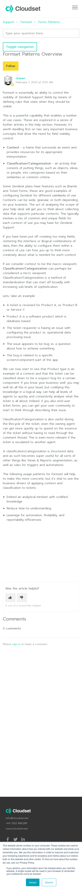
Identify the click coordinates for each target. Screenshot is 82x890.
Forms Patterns (49, 22)
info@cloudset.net (17, 818)
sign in (16, 644)
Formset (26, 22)
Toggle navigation (20, 47)
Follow (10, 66)
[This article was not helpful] (22, 597)
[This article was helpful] (10, 597)
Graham (20, 78)
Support (8, 22)
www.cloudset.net (17, 828)
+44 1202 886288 (16, 823)
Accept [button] (32, 882)
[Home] (23, 8)
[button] (75, 7)
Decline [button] (49, 882)
